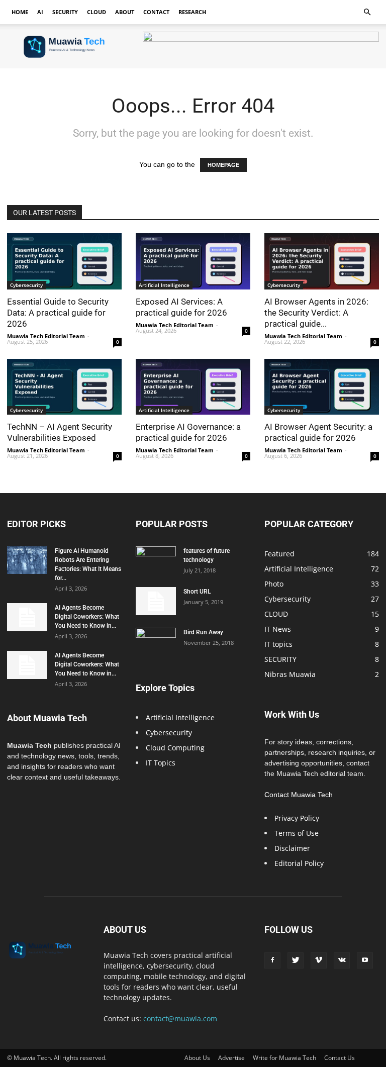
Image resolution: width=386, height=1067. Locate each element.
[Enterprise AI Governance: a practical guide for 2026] (193, 387)
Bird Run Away (203, 632)
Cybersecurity (26, 284)
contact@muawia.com (180, 1018)
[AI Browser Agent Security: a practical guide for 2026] (321, 387)
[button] (367, 12)
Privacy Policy (296, 818)
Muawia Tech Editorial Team (46, 336)
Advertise (231, 1057)
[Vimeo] (319, 960)
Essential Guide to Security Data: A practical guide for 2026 (58, 313)
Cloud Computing (175, 747)
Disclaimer (292, 848)
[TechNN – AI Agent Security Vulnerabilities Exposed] (64, 387)
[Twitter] (295, 960)
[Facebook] (272, 960)
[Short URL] (156, 601)
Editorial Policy (299, 863)
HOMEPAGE (223, 165)
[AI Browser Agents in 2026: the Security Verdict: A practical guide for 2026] (321, 261)
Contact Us (339, 1057)
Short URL (197, 591)
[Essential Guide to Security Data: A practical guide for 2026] (64, 261)
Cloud (96, 12)
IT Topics (160, 762)
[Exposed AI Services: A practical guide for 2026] (193, 261)
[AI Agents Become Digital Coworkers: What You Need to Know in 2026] (27, 617)
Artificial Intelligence (164, 284)
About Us (197, 1057)
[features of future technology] (156, 560)
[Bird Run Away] (156, 642)
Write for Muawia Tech (284, 1057)
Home (20, 12)
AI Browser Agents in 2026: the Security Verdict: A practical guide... (316, 313)
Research (192, 12)
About (124, 12)
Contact (156, 12)
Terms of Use (296, 833)
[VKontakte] (342, 960)
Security (65, 12)
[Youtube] (365, 960)
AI (40, 12)
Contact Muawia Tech (298, 795)
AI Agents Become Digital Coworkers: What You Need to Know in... (87, 616)
